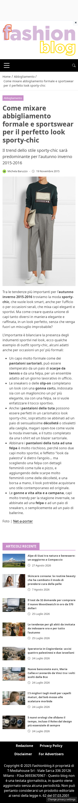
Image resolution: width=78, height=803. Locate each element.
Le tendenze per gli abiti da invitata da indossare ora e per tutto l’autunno (51, 628)
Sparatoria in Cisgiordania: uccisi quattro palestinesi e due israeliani (51, 650)
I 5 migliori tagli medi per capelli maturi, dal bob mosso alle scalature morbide (49, 697)
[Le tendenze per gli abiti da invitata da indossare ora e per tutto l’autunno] (13, 629)
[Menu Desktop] (6, 65)
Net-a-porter (23, 521)
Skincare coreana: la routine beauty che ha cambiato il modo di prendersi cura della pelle (52, 580)
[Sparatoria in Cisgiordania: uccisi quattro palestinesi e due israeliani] (13, 653)
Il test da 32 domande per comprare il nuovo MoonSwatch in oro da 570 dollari (52, 604)
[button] (74, 65)
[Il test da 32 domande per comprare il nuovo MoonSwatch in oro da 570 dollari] (13, 605)
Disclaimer (23, 754)
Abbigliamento (13, 98)
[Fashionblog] (39, 39)
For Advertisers (51, 754)
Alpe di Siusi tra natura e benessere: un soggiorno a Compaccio (52, 557)
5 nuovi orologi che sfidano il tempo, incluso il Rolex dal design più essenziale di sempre (50, 721)
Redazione (24, 745)
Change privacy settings (62, 799)
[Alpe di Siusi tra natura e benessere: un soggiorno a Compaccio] (13, 560)
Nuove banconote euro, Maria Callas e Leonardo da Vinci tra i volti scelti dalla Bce (51, 673)
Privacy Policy (51, 745)
